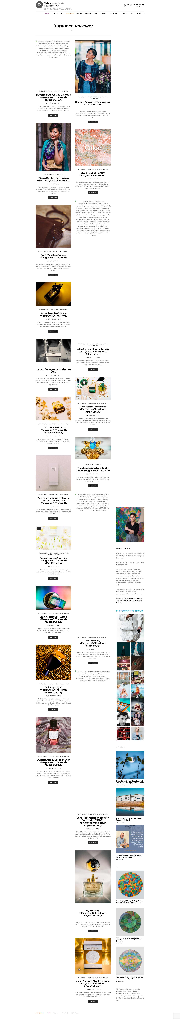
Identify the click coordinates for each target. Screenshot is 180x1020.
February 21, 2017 (90, 178)
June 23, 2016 (90, 649)
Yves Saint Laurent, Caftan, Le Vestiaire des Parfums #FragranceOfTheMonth (53, 500)
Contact (103, 13)
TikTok (136, 600)
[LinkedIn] (131, 5)
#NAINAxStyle (53, 91)
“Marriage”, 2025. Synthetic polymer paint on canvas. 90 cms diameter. (129, 901)
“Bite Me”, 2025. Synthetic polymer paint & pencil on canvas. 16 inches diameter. (128, 939)
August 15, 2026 (120, 859)
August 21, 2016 (90, 474)
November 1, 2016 (90, 415)
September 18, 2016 (51, 436)
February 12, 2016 (51, 695)
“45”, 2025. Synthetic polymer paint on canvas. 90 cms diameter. (130, 978)
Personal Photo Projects (53, 554)
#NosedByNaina (63, 91)
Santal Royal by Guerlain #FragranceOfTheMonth (53, 314)
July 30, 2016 (51, 506)
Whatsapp (75, 1013)
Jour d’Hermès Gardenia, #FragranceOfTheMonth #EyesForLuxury (53, 560)
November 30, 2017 (51, 103)
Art (61, 13)
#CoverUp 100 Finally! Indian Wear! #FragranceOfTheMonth (53, 179)
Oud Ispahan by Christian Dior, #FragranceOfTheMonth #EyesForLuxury (53, 762)
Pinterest (126, 600)
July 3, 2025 (119, 943)
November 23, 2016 (51, 319)
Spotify (131, 600)
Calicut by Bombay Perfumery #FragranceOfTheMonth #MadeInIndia (93, 351)
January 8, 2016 (90, 919)
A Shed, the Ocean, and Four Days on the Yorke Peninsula (129, 819)
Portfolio (70, 13)
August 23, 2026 (120, 785)
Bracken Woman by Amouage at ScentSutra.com (93, 103)
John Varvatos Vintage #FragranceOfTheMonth (53, 256)
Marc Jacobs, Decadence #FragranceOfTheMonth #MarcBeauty (93, 409)
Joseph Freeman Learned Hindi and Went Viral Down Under (129, 856)
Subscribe (64, 1013)
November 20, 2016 (51, 375)
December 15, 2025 (121, 905)
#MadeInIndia (103, 344)
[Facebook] (143, 5)
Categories (114, 13)
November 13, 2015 (90, 989)
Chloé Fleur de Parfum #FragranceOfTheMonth (93, 174)
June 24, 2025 (119, 981)
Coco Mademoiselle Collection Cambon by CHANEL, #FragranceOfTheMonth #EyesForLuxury (93, 821)
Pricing (79, 13)
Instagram (132, 598)
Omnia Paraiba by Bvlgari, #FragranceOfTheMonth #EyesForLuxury (53, 619)
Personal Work (91, 13)
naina (59, 103)
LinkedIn (119, 603)
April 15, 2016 (51, 625)
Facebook (139, 598)
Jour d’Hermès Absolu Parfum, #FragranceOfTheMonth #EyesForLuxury (92, 983)
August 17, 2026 (120, 822)
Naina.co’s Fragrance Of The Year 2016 (53, 370)
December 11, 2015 (51, 768)
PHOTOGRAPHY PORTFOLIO (129, 611)
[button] (130, 628)
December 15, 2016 (51, 261)
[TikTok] (134, 5)
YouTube (119, 600)
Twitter (126, 598)
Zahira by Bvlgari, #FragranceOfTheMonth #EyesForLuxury (53, 690)
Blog (125, 13)
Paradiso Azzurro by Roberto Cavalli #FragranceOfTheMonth (93, 469)
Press (132, 13)
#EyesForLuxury (53, 251)
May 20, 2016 (51, 566)
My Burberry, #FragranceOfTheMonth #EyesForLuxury (93, 913)
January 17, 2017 (90, 357)
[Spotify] (128, 5)
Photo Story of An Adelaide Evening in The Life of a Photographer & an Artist (130, 782)
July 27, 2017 (90, 108)
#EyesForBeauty (44, 91)
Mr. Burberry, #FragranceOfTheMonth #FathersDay (93, 643)
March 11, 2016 (90, 828)
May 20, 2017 (51, 184)
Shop (47, 13)
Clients (54, 13)
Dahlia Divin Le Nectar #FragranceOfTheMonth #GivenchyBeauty (53, 430)
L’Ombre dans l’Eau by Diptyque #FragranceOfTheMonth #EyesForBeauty (53, 97)
